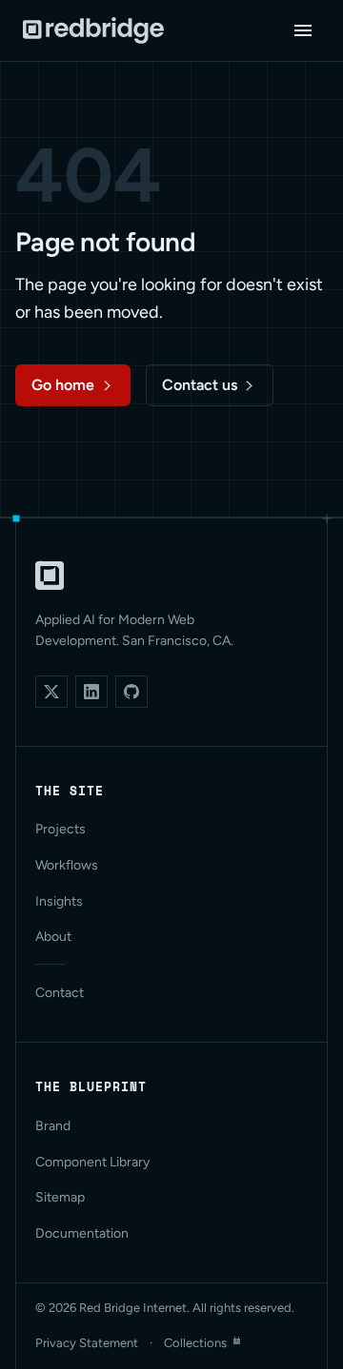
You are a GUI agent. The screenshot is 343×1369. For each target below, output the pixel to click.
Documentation (82, 1233)
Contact (59, 993)
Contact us (199, 385)
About (53, 937)
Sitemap (60, 1197)
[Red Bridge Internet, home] (49, 576)
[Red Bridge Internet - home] (93, 30)
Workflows (66, 865)
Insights (59, 901)
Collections (195, 1343)
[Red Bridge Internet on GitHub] (131, 691)
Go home (62, 385)
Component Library (92, 1162)
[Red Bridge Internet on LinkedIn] (91, 691)
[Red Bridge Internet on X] (51, 691)
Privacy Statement (86, 1343)
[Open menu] (303, 30)
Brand (53, 1126)
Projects (60, 829)
